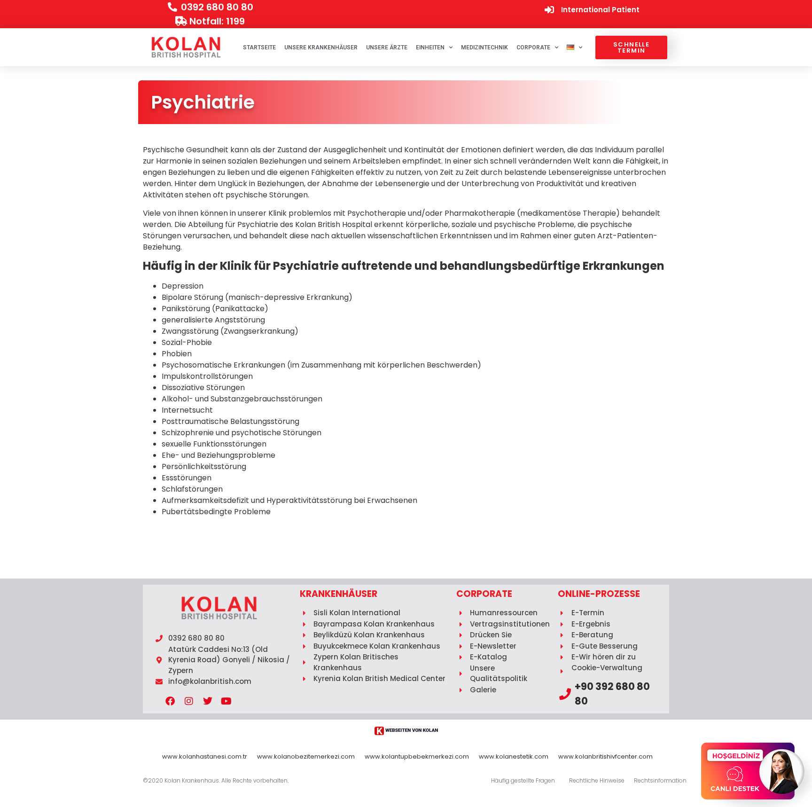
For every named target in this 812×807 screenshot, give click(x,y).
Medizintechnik (484, 47)
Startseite (259, 47)
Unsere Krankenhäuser (321, 47)
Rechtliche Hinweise (597, 780)
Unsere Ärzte (386, 47)
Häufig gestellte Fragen (523, 780)
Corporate (533, 47)
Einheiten (430, 47)
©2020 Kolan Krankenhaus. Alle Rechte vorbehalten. (216, 780)
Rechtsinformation (660, 780)
